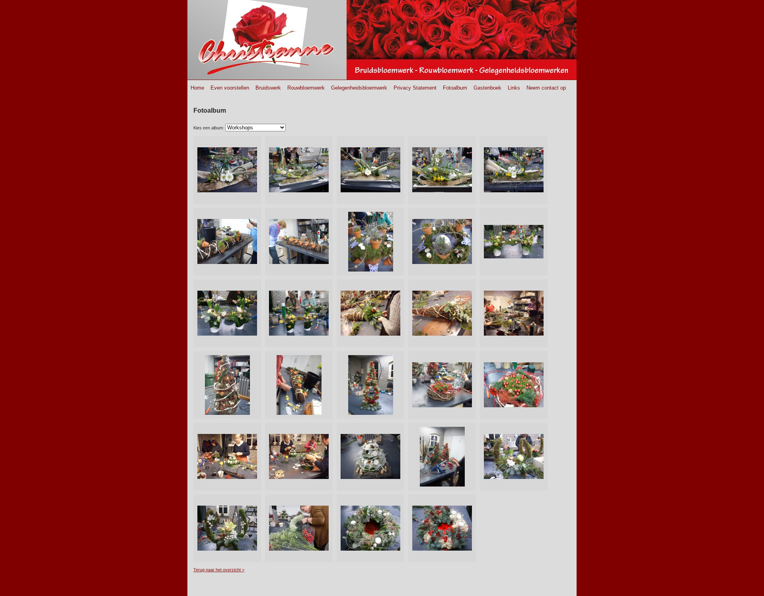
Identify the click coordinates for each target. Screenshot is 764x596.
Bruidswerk (268, 88)
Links (514, 88)
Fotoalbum (455, 88)
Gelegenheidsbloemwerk (359, 88)
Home (197, 88)
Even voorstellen (229, 88)
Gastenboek (487, 88)
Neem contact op (546, 88)
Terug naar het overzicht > (218, 569)
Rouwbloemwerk (306, 88)
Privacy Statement (415, 88)
